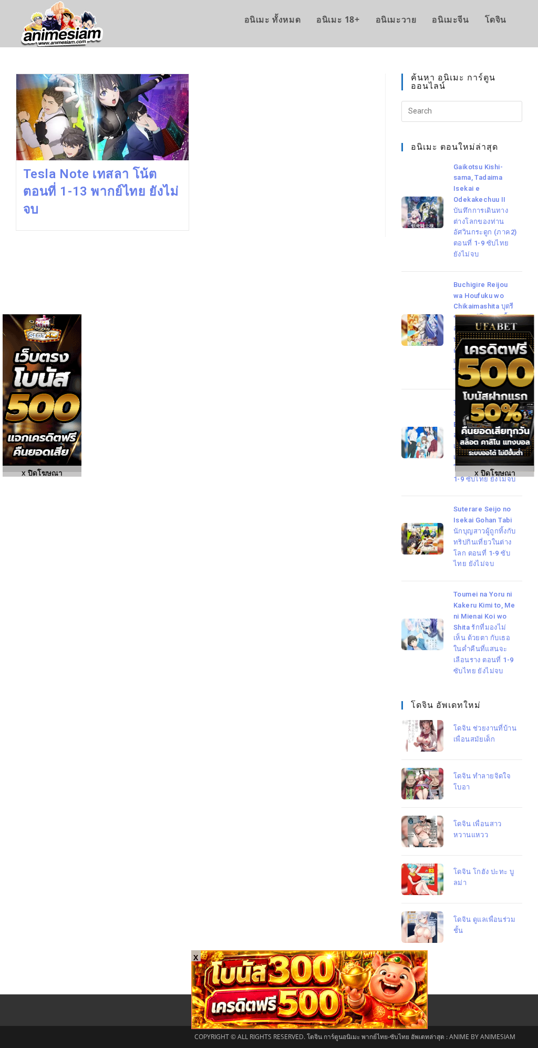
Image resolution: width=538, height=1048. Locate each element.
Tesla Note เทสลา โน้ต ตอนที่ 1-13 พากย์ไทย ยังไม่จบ (101, 192)
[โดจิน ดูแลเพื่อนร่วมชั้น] (422, 927)
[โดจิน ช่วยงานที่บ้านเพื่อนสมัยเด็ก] (422, 736)
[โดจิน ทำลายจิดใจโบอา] (422, 783)
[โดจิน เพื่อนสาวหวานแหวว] (422, 831)
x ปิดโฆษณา (494, 472)
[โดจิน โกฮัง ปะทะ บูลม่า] (422, 879)
